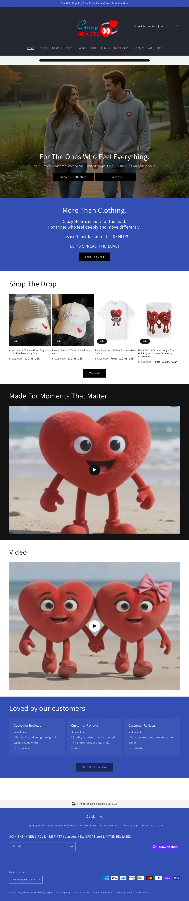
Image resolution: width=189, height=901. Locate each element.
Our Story (115, 177)
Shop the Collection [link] (95, 767)
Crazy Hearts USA (25, 892)
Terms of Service (109, 825)
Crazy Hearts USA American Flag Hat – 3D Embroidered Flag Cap (30, 352)
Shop (145, 825)
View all (94, 373)
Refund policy (142, 892)
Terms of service (81, 892)
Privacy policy (63, 892)
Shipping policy (124, 892)
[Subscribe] (71, 846)
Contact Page (130, 825)
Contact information (103, 892)
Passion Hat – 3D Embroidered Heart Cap (71, 352)
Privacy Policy (88, 825)
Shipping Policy (35, 825)
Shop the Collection (73, 177)
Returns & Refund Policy (62, 825)
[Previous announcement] (10, 3)
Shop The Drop (94, 256)
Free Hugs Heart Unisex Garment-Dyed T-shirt (116, 352)
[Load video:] (94, 470)
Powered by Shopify (43, 892)
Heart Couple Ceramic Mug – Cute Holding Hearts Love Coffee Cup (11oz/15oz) (156, 353)
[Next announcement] (178, 3)
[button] (13, 26)
